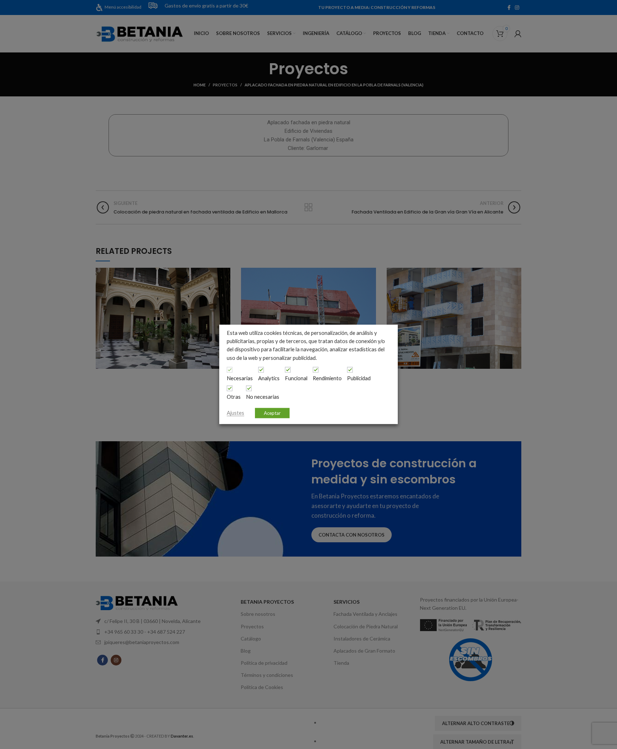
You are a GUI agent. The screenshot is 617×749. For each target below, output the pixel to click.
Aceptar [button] (272, 413)
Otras (234, 397)
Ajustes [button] (235, 413)
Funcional (296, 378)
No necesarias (262, 397)
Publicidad (359, 378)
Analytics (269, 378)
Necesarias (240, 378)
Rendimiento (327, 378)
